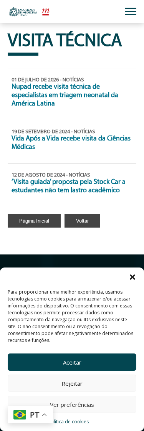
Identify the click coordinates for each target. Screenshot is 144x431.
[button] (132, 277)
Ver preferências (72, 404)
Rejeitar (72, 383)
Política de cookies (68, 421)
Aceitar (72, 362)
